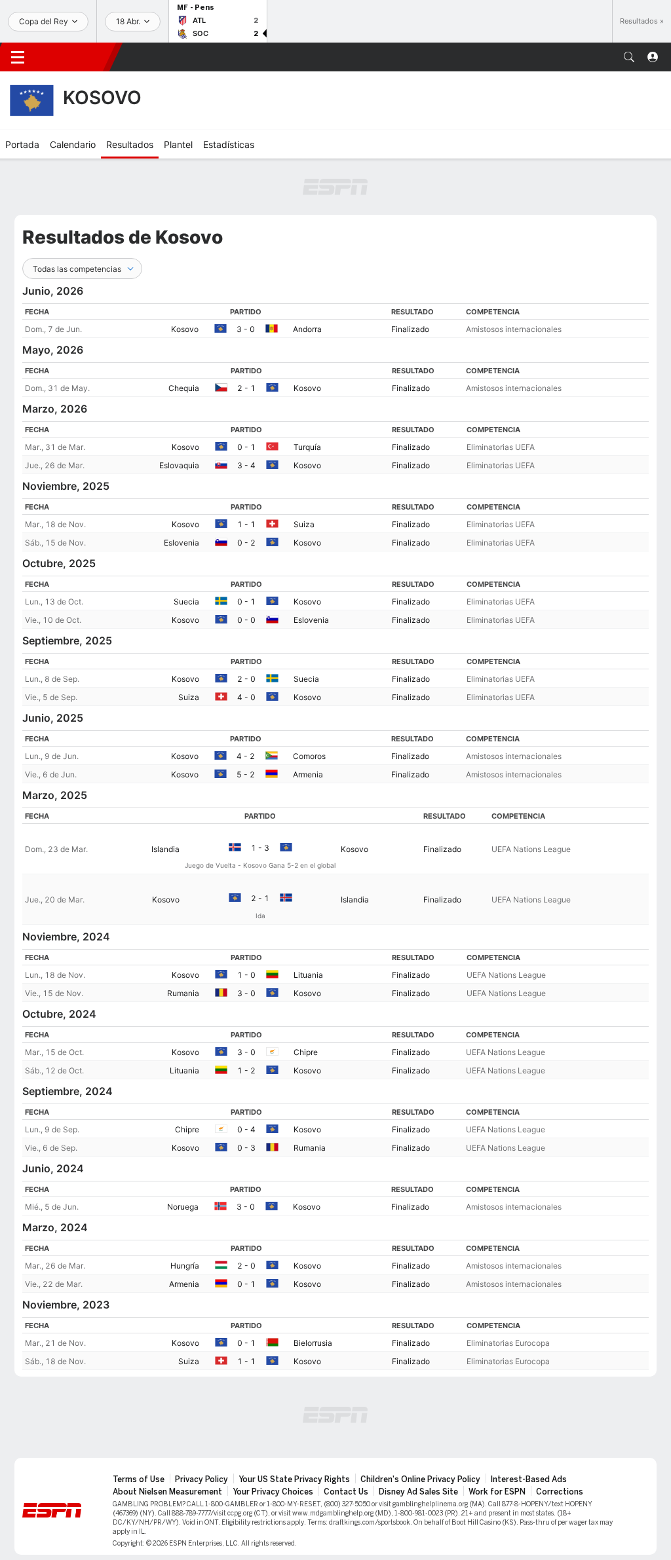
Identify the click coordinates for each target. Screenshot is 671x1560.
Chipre (306, 1052)
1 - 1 (246, 524)
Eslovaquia (179, 465)
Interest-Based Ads (529, 1479)
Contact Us (346, 1491)
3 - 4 (246, 465)
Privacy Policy (201, 1479)
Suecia (186, 601)
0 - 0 (246, 620)
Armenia (308, 774)
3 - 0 (246, 329)
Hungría (184, 1266)
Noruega (183, 1207)
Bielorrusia (313, 1343)
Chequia (183, 388)
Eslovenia (181, 543)
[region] (335, 320)
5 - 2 (246, 774)
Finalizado (410, 329)
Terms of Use (138, 1479)
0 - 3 (246, 1148)
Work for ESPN (497, 1491)
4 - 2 (246, 756)
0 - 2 (246, 543)
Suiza (304, 524)
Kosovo (185, 329)
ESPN (75, 57)
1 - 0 (246, 975)
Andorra (307, 329)
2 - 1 (246, 388)
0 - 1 (246, 447)
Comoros (309, 756)
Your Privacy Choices (273, 1491)
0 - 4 (246, 1129)
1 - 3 (260, 848)
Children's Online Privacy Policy (420, 1479)
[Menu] (17, 57)
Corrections (559, 1491)
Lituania (308, 975)
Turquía (307, 447)
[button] (629, 57)
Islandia (165, 849)
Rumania (183, 993)
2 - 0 (246, 679)
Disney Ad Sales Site (418, 1491)
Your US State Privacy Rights (294, 1479)
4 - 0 (246, 697)
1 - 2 (246, 1070)
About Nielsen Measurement (167, 1491)
